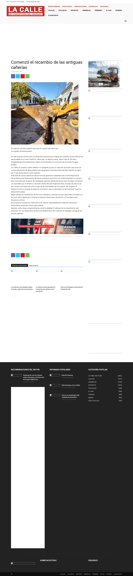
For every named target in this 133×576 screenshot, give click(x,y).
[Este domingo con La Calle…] (55, 387)
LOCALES (62, 574)
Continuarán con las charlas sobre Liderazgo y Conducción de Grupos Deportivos (33, 377)
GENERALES (87, 574)
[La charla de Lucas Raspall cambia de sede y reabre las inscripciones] (22, 277)
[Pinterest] (23, 76)
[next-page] (15, 295)
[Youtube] (127, 1)
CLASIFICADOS (118, 574)
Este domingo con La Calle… (71, 385)
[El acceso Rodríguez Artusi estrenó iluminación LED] (72, 277)
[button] (125, 21)
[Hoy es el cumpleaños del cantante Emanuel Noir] (55, 397)
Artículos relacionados (19, 265)
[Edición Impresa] (55, 377)
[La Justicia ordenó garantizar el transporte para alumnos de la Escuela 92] (47, 277)
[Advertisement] (66, 39)
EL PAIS (102, 574)
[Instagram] (122, 1)
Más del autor (33, 265)
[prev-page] (12, 295)
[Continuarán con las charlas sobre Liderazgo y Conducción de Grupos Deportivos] (16, 377)
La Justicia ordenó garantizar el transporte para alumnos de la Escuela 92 (45, 289)
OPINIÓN (109, 574)
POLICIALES (70, 574)
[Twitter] (124, 1)
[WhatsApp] (27, 76)
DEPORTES (79, 574)
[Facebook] (119, 1)
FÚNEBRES (95, 574)
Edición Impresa (67, 375)
